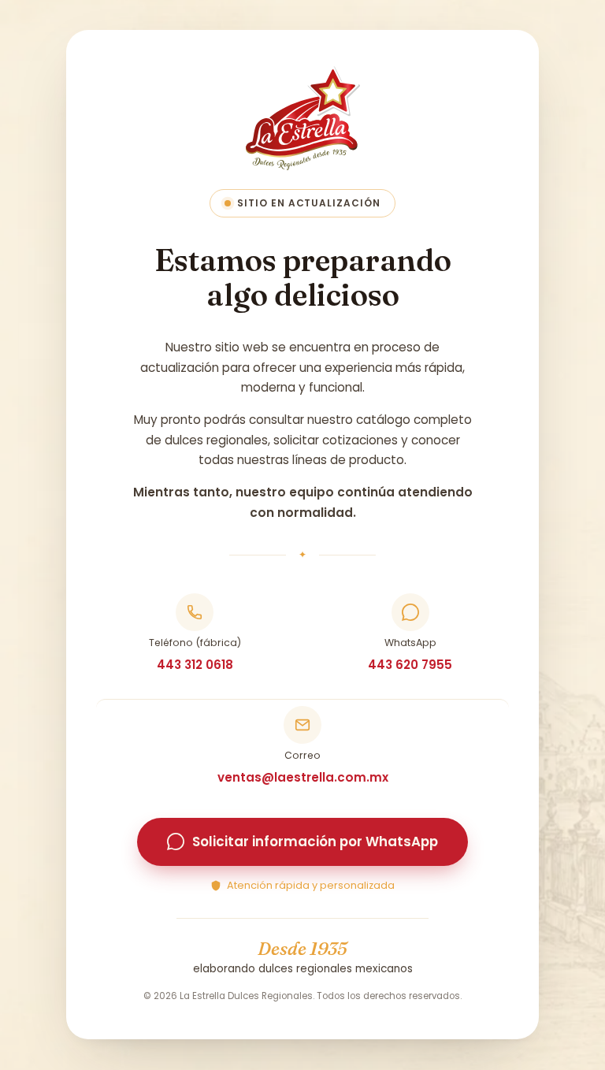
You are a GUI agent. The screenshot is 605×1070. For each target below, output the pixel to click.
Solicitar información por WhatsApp (315, 842)
